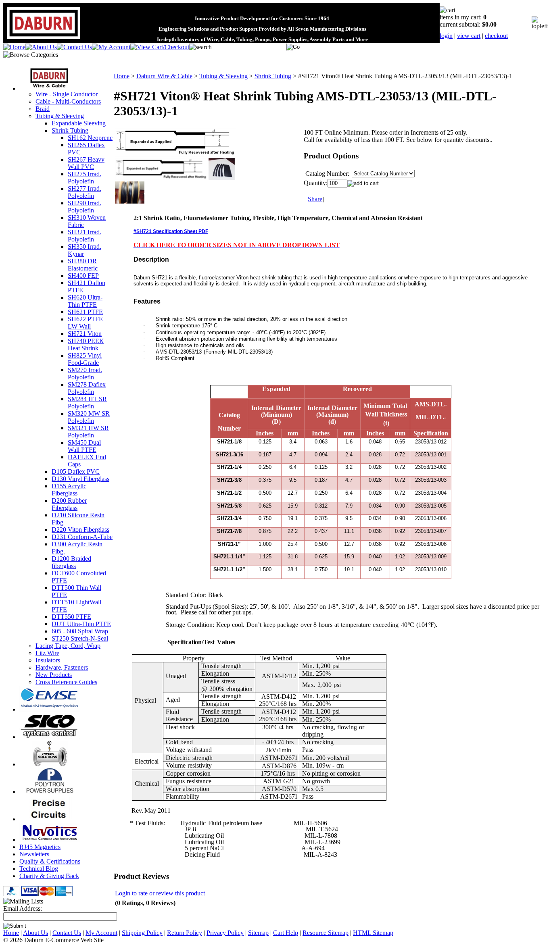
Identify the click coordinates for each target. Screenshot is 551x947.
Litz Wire (47, 652)
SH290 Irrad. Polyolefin (84, 207)
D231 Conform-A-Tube (82, 536)
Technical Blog (38, 868)
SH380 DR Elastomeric (83, 265)
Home (121, 76)
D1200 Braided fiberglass (71, 562)
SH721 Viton (85, 333)
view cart (468, 35)
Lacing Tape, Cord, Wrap (67, 645)
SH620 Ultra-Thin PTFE (85, 301)
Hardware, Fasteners (61, 667)
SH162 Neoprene (90, 137)
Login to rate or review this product (160, 893)
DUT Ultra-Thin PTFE (81, 623)
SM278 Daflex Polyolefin (87, 388)
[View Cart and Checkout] (159, 47)
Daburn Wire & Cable (164, 76)
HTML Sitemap (373, 932)
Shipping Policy (142, 932)
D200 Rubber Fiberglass (69, 504)
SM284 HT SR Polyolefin (87, 402)
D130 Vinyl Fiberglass (80, 478)
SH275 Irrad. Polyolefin (84, 178)
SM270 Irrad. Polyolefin (85, 373)
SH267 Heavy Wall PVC (86, 163)
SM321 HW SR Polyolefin (88, 432)
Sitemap (258, 932)
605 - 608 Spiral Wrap (80, 631)
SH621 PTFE (85, 311)
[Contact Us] (74, 47)
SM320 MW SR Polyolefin (89, 417)
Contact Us (66, 932)
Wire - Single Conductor (66, 94)
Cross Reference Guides (66, 682)
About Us (35, 932)
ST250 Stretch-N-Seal (80, 638)
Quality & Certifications (49, 861)
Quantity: (316, 182)
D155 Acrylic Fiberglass (69, 490)
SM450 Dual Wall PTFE (84, 446)
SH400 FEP (83, 275)
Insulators (47, 660)
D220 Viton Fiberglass (80, 529)
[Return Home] (14, 47)
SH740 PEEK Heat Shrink (86, 344)
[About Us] (41, 47)
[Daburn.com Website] (43, 38)
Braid (42, 108)
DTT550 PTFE (71, 616)
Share (315, 199)
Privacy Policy (225, 932)
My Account (101, 932)
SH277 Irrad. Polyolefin (84, 192)
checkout (496, 35)
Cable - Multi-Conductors (68, 101)
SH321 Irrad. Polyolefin (84, 236)
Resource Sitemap (326, 932)
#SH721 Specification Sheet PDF (171, 231)
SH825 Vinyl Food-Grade (85, 359)
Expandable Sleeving (79, 123)
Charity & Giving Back (49, 875)
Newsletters (34, 854)
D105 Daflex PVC (76, 471)
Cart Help (285, 932)
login (446, 35)
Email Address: (22, 908)
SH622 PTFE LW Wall (85, 323)
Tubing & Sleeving (59, 115)
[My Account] (111, 47)
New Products (53, 674)
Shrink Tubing (70, 130)
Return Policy (184, 932)
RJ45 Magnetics (40, 846)
